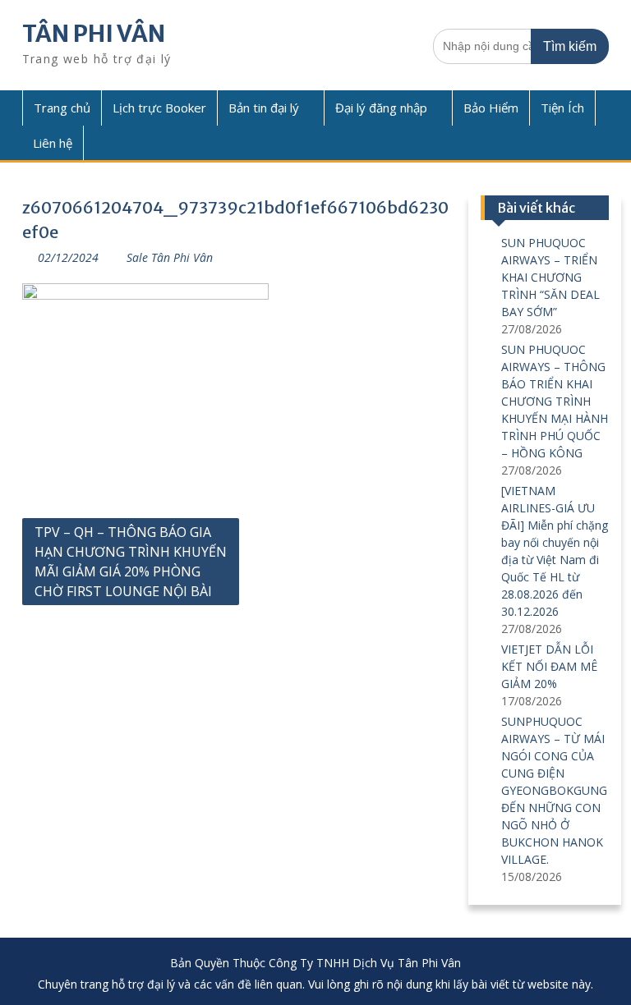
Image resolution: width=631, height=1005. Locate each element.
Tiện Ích (562, 107)
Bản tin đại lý (263, 107)
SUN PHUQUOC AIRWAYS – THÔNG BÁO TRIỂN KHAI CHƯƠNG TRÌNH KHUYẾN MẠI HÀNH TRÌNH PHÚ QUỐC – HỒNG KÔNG (554, 401)
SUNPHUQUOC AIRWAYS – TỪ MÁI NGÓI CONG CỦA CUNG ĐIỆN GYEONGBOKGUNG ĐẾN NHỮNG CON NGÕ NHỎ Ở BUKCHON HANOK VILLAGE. (554, 790)
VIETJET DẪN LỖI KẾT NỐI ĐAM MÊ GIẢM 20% (549, 666)
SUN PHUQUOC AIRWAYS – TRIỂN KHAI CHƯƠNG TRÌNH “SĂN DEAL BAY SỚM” (550, 277)
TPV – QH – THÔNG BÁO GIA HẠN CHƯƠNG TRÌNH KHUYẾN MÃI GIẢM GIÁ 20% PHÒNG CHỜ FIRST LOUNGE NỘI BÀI (131, 561)
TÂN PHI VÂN (93, 33)
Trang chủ (62, 107)
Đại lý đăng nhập (381, 107)
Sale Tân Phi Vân (170, 257)
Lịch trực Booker (159, 107)
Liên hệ (52, 143)
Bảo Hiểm (490, 107)
